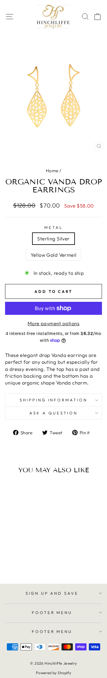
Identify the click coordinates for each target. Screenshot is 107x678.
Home (52, 170)
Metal (53, 227)
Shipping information (54, 400)
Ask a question (53, 413)
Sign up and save (52, 593)
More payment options (53, 323)
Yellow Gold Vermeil (54, 255)
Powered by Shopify (53, 672)
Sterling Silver (53, 238)
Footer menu (52, 612)
